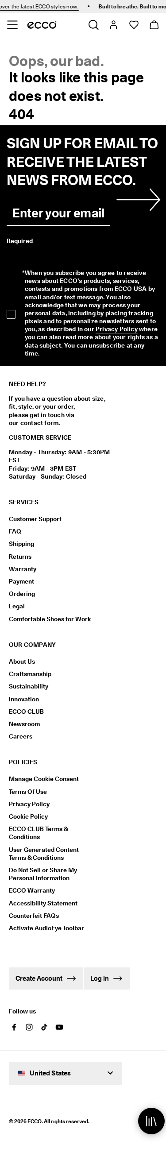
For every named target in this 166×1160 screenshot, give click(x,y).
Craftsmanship (30, 673)
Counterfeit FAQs (34, 915)
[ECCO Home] (42, 24)
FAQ (15, 531)
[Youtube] (59, 1027)
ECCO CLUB (26, 711)
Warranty (22, 568)
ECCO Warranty (32, 890)
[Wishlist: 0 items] (133, 24)
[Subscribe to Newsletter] (136, 199)
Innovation (24, 699)
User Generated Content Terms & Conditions (44, 853)
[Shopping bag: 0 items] (154, 24)
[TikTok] (44, 1027)
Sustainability (28, 686)
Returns (20, 556)
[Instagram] (29, 1027)
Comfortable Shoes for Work (50, 619)
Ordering (22, 593)
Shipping (21, 543)
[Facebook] (14, 1027)
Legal (17, 606)
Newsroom (24, 723)
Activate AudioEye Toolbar (46, 928)
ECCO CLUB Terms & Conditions (38, 832)
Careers (20, 736)
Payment (21, 581)
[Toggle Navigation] (12, 24)
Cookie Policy (28, 816)
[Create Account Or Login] (113, 24)
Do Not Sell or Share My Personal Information (43, 874)
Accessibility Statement (43, 903)
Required (20, 240)
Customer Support (35, 518)
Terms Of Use (28, 791)
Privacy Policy (117, 329)
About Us (22, 661)
